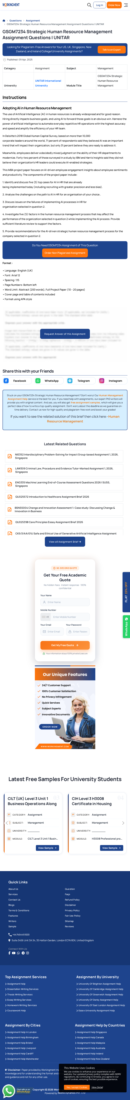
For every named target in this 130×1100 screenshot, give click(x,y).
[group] (33, 824)
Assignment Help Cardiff (20, 1053)
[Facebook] (9, 953)
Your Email (45, 624)
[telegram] (23, 953)
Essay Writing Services (19, 999)
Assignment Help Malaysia (91, 1042)
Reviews (69, 926)
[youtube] (13, 953)
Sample (12, 926)
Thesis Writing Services (19, 994)
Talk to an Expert (112, 49)
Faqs (67, 894)
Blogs (11, 904)
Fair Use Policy (72, 915)
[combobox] (46, 617)
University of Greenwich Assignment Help (101, 994)
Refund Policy (72, 899)
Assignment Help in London (22, 1032)
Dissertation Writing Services (22, 989)
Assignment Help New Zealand (93, 1058)
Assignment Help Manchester (23, 1058)
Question (70, 888)
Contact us (14, 899)
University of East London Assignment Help (102, 1005)
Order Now (114, 5)
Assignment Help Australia (91, 1048)
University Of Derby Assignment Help (98, 999)
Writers (12, 921)
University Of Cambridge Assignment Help (101, 989)
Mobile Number (48, 610)
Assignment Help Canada (90, 1037)
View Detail (97, 1087)
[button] (89, 5)
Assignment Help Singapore (92, 1032)
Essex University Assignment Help (97, 1010)
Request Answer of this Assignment (65, 333)
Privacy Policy (72, 910)
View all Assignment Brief (64, 541)
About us (13, 888)
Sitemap (69, 921)
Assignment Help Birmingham (22, 1037)
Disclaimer (70, 904)
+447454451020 (21, 934)
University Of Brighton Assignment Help (100, 983)
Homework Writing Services (22, 1005)
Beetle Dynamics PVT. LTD (71, 1092)
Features (13, 915)
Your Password (73, 624)
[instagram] (27, 953)
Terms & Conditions (18, 910)
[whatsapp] (18, 953)
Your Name (46, 595)
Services (13, 894)
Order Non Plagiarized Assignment (65, 253)
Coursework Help (16, 1010)
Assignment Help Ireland (90, 1053)
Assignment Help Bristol (20, 1042)
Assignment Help (16, 983)
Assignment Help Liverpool (21, 1048)
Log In (99, 5)
